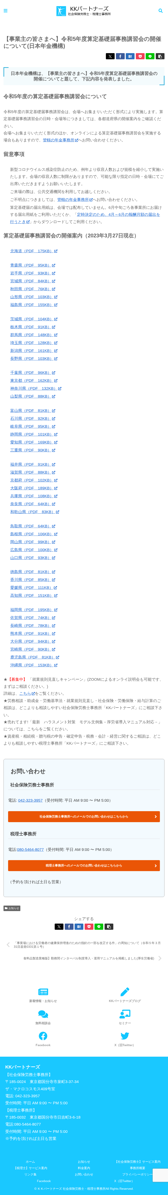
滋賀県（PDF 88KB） (30, 472)
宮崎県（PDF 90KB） (30, 649)
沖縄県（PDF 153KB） (32, 665)
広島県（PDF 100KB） (32, 550)
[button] (160, 56)
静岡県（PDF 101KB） (32, 434)
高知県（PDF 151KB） (32, 595)
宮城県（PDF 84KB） (30, 281)
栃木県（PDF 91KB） (30, 327)
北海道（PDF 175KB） (32, 251)
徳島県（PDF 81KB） (30, 572)
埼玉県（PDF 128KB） (32, 343)
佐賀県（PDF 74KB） (30, 618)
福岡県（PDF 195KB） (32, 610)
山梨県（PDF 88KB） (30, 396)
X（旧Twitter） (124, 1181)
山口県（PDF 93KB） (30, 558)
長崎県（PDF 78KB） (30, 625)
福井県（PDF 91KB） (30, 464)
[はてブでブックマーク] (130, 56)
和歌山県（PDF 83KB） (32, 512)
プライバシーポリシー (137, 1174)
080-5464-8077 (30, 849)
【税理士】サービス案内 (30, 1168)
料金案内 (84, 1168)
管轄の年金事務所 (58, 140)
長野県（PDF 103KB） (32, 358)
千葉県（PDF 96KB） (30, 372)
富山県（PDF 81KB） (30, 410)
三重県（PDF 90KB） (30, 450)
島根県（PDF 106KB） (32, 534)
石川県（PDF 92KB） (30, 418)
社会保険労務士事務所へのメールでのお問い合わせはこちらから (84, 816)
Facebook (44, 1181)
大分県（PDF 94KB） (30, 641)
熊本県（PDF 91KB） (30, 633)
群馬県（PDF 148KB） (32, 335)
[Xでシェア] (110, 56)
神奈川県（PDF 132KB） (34, 388)
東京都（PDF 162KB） (32, 380)
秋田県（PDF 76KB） (30, 289)
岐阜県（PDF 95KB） (30, 426)
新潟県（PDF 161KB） (32, 350)
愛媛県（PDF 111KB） (31, 587)
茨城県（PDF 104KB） (32, 319)
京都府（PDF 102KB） (32, 480)
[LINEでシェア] (150, 56)
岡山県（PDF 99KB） (30, 542)
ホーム (30, 1161)
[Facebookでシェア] (120, 56)
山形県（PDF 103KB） (32, 297)
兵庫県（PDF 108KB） (32, 496)
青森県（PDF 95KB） (30, 265)
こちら (25, 693)
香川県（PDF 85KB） (30, 580)
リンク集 (30, 1174)
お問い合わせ (84, 1174)
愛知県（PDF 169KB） (32, 442)
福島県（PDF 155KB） (32, 305)
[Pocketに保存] (140, 56)
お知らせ (14, 908)
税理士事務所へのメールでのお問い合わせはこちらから (84, 865)
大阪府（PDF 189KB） (32, 488)
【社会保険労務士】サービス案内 (138, 1161)
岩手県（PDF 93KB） (30, 273)
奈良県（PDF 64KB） (30, 504)
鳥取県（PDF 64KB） (30, 526)
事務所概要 (137, 1168)
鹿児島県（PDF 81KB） (32, 657)
